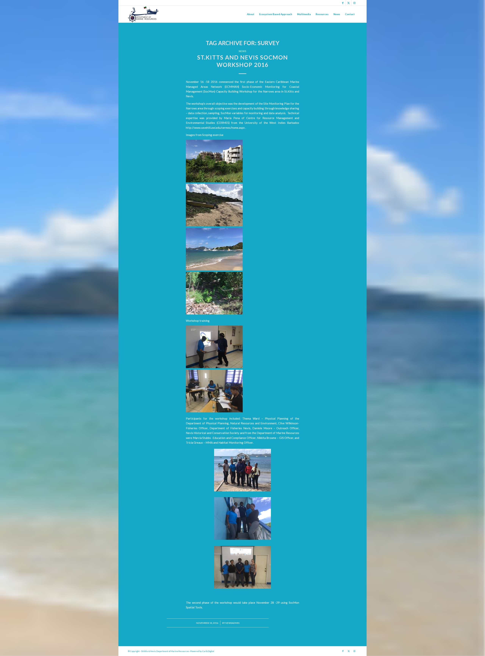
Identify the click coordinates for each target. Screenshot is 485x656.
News (242, 51)
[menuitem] (250, 14)
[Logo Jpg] (143, 14)
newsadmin (232, 622)
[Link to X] (348, 3)
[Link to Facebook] (343, 3)
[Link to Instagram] (354, 3)
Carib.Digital (208, 651)
